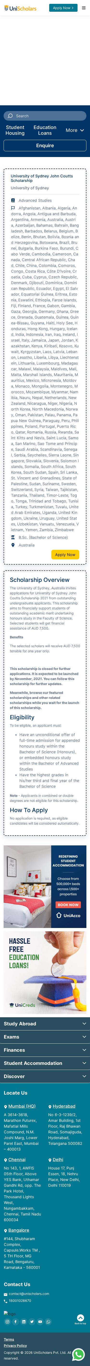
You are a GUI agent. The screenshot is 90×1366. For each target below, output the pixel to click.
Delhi (58, 1159)
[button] (45, 1023)
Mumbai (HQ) (22, 1106)
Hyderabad (64, 1106)
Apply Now (61, 8)
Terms (9, 1339)
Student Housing (15, 130)
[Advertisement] (45, 60)
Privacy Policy (15, 1346)
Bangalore (18, 1230)
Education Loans (45, 130)
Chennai (16, 1159)
